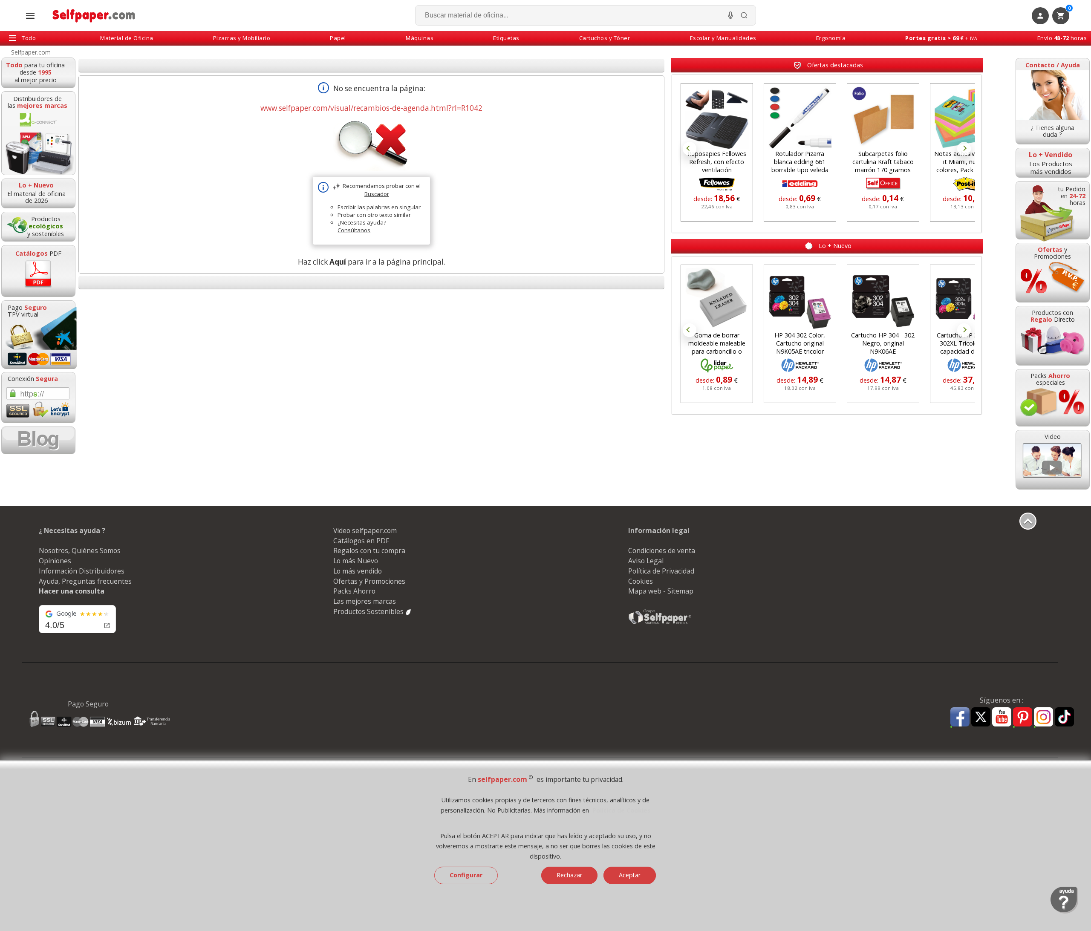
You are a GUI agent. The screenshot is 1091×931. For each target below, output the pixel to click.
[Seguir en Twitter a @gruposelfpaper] (980, 717)
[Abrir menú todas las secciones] (30, 15)
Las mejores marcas (364, 601)
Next (964, 149)
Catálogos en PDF (361, 540)
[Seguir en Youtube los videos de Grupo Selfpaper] (1001, 717)
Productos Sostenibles (369, 611)
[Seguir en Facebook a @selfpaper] (960, 718)
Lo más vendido (357, 571)
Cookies (640, 581)
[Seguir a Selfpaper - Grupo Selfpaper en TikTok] (1064, 717)
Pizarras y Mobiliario (242, 38)
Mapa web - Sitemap (660, 591)
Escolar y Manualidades (723, 38)
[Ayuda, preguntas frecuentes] (1064, 911)
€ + (941, 38)
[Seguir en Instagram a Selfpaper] (1043, 718)
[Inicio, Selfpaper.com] (94, 15)
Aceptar (630, 875)
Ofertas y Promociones (369, 581)
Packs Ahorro (354, 591)
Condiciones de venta (661, 550)
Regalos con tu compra (369, 550)
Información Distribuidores (81, 571)
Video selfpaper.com (365, 530)
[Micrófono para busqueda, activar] (730, 15)
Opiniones (55, 560)
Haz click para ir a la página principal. (371, 262)
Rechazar (569, 875)
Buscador (376, 194)
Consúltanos (354, 230)
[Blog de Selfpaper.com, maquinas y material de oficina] (38, 440)
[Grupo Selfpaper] (660, 623)
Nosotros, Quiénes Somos (80, 550)
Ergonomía (831, 38)
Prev (689, 149)
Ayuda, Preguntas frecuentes (85, 581)
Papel (338, 38)
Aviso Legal (646, 560)
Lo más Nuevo (355, 560)
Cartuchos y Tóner (604, 38)
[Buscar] (744, 15)
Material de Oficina (126, 38)
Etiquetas (506, 38)
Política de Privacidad (661, 571)
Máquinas (419, 38)
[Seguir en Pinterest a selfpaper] (1022, 718)
